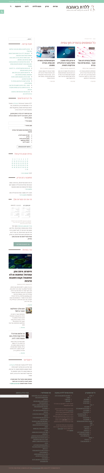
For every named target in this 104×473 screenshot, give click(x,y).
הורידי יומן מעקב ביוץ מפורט (25, 226)
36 (23, 167)
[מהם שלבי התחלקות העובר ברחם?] (29, 310)
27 (25, 165)
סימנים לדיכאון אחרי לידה (83, 432)
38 (18, 167)
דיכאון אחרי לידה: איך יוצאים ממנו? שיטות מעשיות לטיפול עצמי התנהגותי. (40, 397)
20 (23, 163)
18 (27, 163)
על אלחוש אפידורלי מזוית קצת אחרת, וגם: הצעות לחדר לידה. (17, 335)
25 (12, 163)
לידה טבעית (86, 430)
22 (18, 163)
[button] (2, 12)
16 (14, 161)
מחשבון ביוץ (23, 1)
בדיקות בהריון (86, 412)
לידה (91, 425)
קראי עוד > (92, 81)
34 (27, 167)
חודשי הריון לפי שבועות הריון (82, 408)
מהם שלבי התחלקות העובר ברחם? (17, 309)
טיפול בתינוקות (25, 140)
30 (18, 165)
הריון (27, 137)
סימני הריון (86, 406)
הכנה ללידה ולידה (24, 138)
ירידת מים (87, 428)
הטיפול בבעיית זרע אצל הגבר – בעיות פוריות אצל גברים (86, 62)
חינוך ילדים (26, 142)
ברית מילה (86, 439)
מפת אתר (68, 401)
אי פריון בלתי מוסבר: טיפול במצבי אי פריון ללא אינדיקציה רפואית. (66, 62)
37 (21, 167)
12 (23, 161)
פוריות (90, 395)
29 (21, 165)
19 (25, 163)
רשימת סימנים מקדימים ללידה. (40, 445)
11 (25, 161)
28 (23, 165)
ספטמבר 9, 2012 (44, 68)
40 (14, 167)
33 (12, 165)
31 (16, 165)
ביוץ (88, 397)
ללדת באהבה (92, 68)
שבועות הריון (17, 1)
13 (21, 161)
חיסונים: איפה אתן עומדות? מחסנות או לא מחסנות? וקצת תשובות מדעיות (20, 276)
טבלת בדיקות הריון (82, 414)
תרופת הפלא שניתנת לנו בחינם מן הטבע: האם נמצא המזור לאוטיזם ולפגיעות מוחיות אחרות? (20, 64)
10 (27, 161)
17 (12, 161)
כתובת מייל (28, 121)
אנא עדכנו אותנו (15, 383)
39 (16, 167)
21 (21, 163)
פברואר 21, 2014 (64, 68)
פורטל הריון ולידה (36, 468)
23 (16, 163)
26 (27, 165)
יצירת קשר (67, 399)
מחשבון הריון (11, 1)
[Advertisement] (52, 25)
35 (25, 167)
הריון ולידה (15, 103)
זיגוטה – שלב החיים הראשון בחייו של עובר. (19, 85)
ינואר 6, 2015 (86, 68)
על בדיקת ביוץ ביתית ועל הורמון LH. (39, 436)
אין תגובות (19, 284)
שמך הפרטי (28, 125)
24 (14, 163)
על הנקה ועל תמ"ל (85, 441)
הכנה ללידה (86, 426)
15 (16, 161)
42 (27, 169)
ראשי (94, 38)
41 (12, 167)
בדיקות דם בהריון (82, 415)
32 (14, 165)
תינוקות (90, 437)
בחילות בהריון (86, 417)
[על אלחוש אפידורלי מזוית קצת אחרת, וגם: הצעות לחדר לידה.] (29, 335)
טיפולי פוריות (86, 403)
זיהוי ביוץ (29, 1)
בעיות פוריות (86, 401)
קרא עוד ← (29, 305)
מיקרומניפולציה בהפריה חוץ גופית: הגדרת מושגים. (46, 62)
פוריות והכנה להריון (24, 135)
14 (18, 161)
